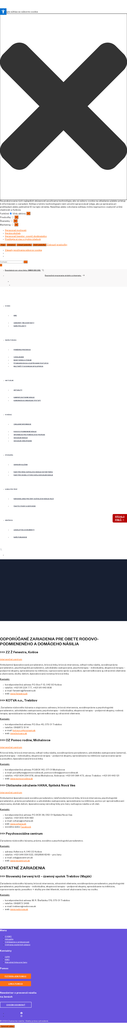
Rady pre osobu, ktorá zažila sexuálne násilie (33, 475)
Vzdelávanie (19, 357)
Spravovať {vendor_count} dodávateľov (26, 236)
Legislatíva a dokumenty (24, 530)
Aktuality (18, 390)
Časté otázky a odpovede (25, 506)
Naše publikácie (20, 537)
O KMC (8, 937)
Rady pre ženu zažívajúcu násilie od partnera (33, 472)
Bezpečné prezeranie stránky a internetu (63, 276)
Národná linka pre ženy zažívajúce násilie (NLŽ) (34, 499)
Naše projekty (20, 326)
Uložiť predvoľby (39, 245)
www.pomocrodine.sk (21, 779)
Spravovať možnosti (15, 230)
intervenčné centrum (11, 659)
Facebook (26, 827)
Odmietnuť (11, 245)
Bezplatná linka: (22, 271)
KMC (15, 315)
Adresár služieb (21, 465)
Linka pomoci (15, 984)
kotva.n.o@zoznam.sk (24, 731)
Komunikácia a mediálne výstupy (27, 400)
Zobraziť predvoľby (24, 245)
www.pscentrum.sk (20, 861)
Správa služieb (12, 233)
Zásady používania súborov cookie (23, 250)
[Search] (26, 261)
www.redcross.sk (19, 909)
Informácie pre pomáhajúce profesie (29, 435)
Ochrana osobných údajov (17, 945)
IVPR (7, 957)
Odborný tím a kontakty (24, 323)
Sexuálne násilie (21, 438)
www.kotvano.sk (18, 734)
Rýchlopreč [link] (120, 519)
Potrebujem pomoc (15, 977)
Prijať (3, 245)
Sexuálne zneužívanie (23, 441)
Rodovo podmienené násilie (25, 432)
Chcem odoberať (15, 1005)
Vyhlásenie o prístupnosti (17, 942)
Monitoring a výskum (23, 360)
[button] (63, 107)
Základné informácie (22, 424)
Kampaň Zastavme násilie (24, 397)
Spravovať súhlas (7, 1026)
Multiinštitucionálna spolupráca (28, 366)
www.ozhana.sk (18, 824)
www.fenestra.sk (19, 694)
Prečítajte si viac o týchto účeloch (23, 239)
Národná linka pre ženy (16, 963)
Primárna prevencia (22, 350)
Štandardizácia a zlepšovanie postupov (31, 363)
